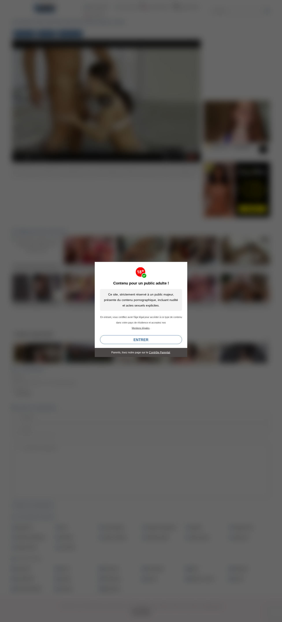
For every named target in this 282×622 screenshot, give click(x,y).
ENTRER (141, 339)
